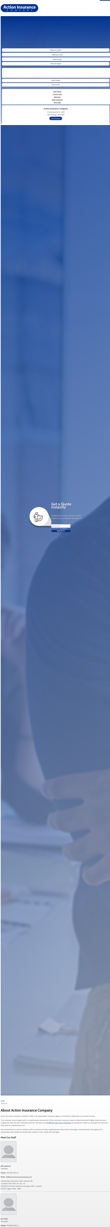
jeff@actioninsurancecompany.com (19, 1177)
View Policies (57, 92)
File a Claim (57, 103)
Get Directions (55, 118)
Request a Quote (56, 50)
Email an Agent (56, 64)
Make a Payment (57, 100)
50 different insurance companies (58, 1123)
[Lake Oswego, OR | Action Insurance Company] (19, 8)
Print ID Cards (57, 94)
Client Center (55, 80)
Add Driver (57, 97)
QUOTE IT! (61, 531)
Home (3, 1101)
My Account (56, 85)
